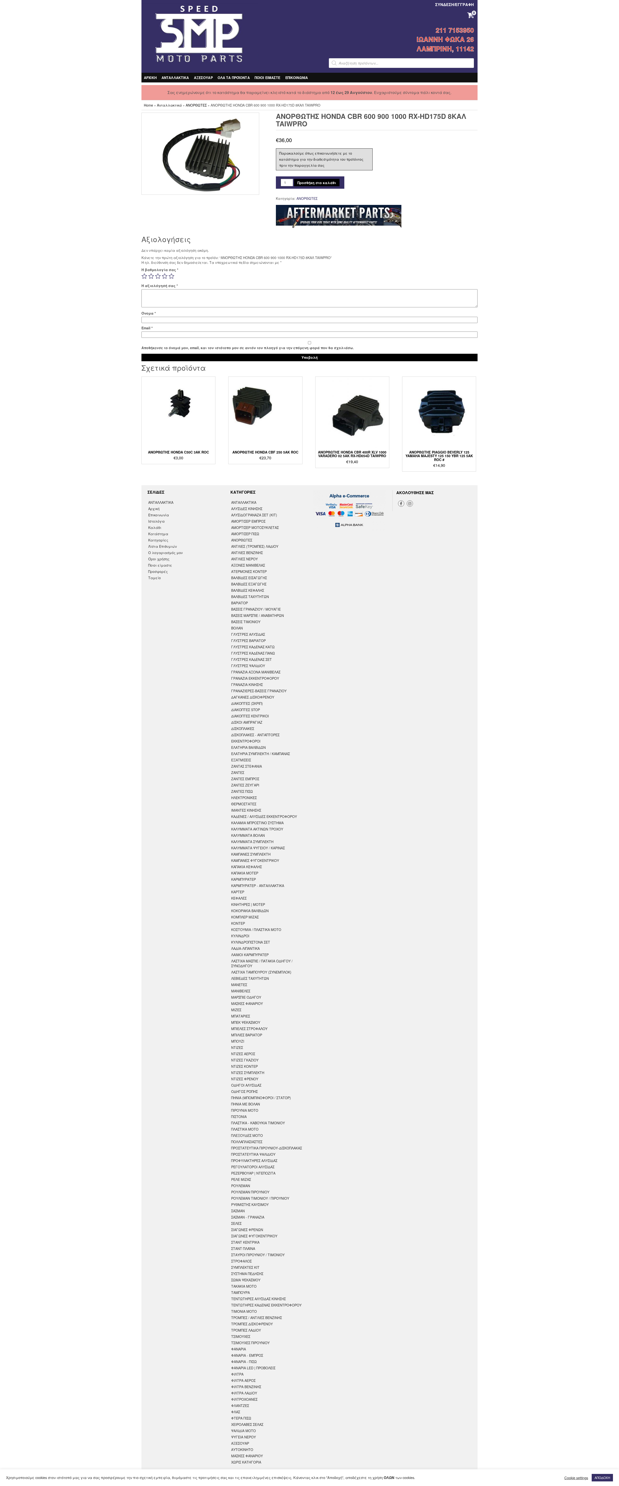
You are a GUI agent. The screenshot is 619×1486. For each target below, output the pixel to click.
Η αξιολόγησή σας (159, 285)
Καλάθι (154, 527)
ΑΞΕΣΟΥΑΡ (203, 77)
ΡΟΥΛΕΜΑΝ (240, 1185)
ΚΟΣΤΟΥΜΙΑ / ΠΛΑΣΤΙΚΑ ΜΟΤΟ (256, 929)
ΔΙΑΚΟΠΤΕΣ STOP (245, 709)
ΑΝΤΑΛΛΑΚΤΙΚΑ (175, 77)
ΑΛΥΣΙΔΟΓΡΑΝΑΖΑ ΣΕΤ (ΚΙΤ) (254, 514)
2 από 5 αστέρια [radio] (151, 276)
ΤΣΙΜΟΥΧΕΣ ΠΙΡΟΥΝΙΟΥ (250, 1342)
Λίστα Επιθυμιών (162, 546)
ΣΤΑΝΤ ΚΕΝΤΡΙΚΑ (245, 1242)
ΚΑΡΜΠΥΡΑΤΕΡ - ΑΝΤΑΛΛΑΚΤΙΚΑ (257, 885)
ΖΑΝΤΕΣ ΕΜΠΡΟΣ (245, 778)
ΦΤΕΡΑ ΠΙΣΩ (241, 1418)
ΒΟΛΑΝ (237, 628)
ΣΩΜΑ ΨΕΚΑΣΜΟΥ (245, 1279)
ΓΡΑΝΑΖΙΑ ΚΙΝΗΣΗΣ (247, 684)
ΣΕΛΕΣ (236, 1223)
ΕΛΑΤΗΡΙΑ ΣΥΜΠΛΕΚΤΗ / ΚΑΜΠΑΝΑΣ (260, 753)
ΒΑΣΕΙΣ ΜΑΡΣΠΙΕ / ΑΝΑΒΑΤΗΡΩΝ (257, 615)
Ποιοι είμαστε (160, 565)
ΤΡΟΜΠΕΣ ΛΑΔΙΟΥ (246, 1330)
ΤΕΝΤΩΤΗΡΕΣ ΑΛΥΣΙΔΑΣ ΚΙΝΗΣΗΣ (258, 1298)
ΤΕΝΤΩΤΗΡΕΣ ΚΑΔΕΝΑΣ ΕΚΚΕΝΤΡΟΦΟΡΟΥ (266, 1305)
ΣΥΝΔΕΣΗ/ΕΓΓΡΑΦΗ (454, 4)
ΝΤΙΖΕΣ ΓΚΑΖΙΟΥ (244, 1060)
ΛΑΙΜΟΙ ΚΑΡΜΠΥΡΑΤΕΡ (250, 954)
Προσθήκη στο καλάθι (316, 182)
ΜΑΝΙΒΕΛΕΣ (240, 990)
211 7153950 (455, 30)
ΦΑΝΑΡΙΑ (238, 1349)
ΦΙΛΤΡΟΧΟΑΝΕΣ (244, 1399)
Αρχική (154, 508)
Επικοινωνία (158, 514)
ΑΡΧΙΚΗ (150, 77)
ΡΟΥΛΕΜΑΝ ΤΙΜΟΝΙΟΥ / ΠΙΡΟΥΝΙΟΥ (260, 1198)
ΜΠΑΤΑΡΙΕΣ (240, 1016)
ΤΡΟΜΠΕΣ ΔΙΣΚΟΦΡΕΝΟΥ (252, 1323)
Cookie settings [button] (576, 1478)
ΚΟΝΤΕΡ (238, 923)
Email (147, 327)
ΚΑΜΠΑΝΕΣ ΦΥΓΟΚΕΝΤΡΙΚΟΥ (255, 860)
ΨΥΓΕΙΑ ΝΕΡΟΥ (243, 1437)
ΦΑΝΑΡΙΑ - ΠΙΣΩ (244, 1361)
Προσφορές (158, 571)
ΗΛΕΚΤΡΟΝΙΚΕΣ (244, 797)
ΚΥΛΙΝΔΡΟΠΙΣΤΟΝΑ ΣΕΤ (250, 942)
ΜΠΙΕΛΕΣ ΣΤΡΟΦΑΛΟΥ (249, 1028)
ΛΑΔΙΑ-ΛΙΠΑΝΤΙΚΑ (245, 948)
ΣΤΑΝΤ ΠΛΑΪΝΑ (243, 1248)
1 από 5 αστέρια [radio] (144, 276)
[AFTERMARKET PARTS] (338, 216)
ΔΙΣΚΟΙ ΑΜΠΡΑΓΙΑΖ (246, 722)
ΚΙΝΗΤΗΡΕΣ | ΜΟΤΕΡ (248, 904)
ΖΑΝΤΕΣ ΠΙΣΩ (242, 791)
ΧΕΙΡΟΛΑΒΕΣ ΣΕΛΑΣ (247, 1424)
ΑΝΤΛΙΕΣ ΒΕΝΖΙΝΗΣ (247, 552)
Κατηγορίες (158, 540)
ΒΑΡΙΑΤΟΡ (239, 602)
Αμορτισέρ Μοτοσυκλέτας (255, 527)
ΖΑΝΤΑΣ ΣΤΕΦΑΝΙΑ (246, 766)
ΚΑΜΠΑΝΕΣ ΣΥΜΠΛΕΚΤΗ (251, 854)
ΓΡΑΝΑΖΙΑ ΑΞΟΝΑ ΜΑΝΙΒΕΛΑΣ (255, 672)
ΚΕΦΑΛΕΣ (239, 898)
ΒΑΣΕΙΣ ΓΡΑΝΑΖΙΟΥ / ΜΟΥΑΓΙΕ (256, 609)
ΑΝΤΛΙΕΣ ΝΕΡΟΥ (244, 558)
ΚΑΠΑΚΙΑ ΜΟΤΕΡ (244, 873)
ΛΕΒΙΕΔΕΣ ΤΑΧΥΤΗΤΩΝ (250, 978)
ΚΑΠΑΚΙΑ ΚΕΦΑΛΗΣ (246, 866)
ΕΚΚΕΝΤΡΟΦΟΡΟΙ (245, 741)
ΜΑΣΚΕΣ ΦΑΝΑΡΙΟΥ (247, 1003)
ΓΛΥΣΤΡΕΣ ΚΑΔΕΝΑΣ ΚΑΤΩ (253, 646)
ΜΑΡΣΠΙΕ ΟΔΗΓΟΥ (246, 997)
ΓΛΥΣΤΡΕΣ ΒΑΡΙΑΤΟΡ (248, 640)
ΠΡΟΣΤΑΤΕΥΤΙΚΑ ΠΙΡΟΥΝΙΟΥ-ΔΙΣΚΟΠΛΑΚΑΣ (266, 1148)
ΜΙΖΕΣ (236, 1009)
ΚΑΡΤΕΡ (237, 891)
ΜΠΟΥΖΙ (237, 1041)
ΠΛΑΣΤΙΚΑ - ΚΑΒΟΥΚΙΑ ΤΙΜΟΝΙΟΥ (258, 1122)
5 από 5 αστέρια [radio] (171, 276)
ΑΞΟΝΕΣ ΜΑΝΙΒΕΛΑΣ (248, 565)
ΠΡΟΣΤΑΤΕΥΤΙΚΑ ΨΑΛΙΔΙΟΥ (253, 1154)
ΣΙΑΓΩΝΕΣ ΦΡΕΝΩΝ (247, 1229)
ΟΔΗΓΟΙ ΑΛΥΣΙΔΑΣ (246, 1085)
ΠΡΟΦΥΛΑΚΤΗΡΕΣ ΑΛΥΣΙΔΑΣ (254, 1160)
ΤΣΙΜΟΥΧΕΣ (240, 1336)
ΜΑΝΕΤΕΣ (239, 984)
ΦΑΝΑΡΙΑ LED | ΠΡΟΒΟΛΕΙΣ (253, 1367)
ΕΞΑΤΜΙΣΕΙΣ (241, 759)
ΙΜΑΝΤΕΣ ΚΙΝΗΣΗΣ (246, 810)
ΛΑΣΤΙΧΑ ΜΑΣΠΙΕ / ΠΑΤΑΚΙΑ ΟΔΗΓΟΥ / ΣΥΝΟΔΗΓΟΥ (262, 963)
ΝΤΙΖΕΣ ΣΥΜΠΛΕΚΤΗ (247, 1072)
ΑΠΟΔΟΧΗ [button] (602, 1477)
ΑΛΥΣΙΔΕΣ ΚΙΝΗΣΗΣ (246, 508)
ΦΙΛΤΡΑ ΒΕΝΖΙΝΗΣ (246, 1386)
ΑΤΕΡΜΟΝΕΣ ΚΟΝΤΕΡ (249, 571)
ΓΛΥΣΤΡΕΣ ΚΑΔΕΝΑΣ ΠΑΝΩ (253, 653)
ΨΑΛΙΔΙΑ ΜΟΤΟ (243, 1430)
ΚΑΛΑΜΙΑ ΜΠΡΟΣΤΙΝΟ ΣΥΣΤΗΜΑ (257, 822)
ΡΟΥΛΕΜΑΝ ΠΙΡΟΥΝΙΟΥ (250, 1192)
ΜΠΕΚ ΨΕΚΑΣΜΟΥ (245, 1022)
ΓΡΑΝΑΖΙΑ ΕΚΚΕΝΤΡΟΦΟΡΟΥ (255, 678)
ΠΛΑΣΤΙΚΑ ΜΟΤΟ (244, 1129)
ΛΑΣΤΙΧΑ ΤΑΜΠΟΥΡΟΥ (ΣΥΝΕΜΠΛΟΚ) (261, 972)
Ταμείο (154, 577)
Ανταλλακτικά (169, 105)
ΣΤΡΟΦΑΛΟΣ (241, 1261)
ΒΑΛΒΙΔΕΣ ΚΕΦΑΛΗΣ (247, 590)
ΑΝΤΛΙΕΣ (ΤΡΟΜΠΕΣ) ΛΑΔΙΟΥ (254, 546)
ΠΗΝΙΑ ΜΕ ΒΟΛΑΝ (245, 1104)
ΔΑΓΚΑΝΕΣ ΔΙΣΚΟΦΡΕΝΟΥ (252, 697)
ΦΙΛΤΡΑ (237, 1374)
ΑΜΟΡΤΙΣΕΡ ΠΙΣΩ (245, 533)
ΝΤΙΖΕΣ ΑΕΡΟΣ (243, 1053)
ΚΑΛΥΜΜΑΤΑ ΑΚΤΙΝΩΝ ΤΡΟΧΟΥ (257, 829)
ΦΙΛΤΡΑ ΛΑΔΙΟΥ (244, 1393)
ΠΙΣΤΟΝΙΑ (239, 1116)
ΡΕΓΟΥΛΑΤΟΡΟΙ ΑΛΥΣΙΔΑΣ (252, 1166)
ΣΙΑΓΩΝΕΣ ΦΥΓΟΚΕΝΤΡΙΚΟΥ (254, 1236)
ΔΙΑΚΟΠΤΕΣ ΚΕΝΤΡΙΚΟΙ (250, 716)
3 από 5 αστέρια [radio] (158, 276)
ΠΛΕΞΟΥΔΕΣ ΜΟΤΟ (247, 1135)
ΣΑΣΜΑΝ (238, 1210)
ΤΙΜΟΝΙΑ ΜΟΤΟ (244, 1311)
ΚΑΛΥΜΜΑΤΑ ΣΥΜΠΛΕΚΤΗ (252, 841)
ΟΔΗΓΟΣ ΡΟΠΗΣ (244, 1091)
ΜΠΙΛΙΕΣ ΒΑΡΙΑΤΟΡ (246, 1034)
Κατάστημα (158, 533)
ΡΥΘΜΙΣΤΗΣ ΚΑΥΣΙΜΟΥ (250, 1204)
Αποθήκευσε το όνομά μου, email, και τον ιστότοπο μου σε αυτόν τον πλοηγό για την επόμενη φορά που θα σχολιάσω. (247, 347)
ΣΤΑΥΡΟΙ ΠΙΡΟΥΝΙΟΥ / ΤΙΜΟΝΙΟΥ (258, 1254)
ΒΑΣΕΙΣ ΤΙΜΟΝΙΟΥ (245, 621)
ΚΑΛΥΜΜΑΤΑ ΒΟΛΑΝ (248, 835)
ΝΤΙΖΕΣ (237, 1047)
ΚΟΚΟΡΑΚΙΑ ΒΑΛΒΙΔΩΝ (250, 910)
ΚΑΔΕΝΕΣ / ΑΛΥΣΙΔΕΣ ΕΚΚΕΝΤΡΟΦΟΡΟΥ (264, 816)
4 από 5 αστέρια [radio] (165, 276)
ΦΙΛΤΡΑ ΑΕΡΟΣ (243, 1380)
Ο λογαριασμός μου (165, 552)
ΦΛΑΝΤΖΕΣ (240, 1405)
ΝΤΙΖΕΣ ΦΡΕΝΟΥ (244, 1078)
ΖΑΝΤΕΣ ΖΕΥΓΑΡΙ (245, 785)
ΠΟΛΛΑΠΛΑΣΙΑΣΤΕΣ (246, 1141)
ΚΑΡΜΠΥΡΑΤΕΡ (243, 879)
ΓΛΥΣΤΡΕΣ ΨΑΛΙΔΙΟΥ (248, 665)
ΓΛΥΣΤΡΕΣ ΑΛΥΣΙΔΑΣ (248, 634)
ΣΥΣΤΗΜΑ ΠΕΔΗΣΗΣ (247, 1273)
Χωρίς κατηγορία (246, 1462)
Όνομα (148, 313)
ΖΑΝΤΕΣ (237, 772)
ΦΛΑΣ (235, 1411)
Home (148, 105)
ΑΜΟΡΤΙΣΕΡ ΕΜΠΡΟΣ (248, 521)
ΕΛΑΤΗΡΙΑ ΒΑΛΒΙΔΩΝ (248, 747)
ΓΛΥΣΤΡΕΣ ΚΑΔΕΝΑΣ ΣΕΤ (251, 659)
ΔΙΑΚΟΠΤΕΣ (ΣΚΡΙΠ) (247, 703)
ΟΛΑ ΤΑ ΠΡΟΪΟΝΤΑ (234, 77)
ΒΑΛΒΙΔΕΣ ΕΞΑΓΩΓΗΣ (248, 584)
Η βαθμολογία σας (159, 269)
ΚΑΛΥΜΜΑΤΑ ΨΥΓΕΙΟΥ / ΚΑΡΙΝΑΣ (258, 847)
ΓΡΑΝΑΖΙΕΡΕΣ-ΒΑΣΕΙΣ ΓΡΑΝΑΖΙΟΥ (259, 690)
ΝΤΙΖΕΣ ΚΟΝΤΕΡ (244, 1066)
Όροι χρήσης (158, 558)
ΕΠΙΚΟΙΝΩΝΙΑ (296, 77)
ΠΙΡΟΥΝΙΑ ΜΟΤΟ (244, 1110)
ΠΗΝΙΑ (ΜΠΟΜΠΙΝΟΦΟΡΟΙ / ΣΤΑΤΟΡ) (261, 1097)
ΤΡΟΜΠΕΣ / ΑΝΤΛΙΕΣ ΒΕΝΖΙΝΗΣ (256, 1317)
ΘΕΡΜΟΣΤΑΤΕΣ (243, 803)
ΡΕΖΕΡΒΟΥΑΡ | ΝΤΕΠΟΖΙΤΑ (253, 1173)
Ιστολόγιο (156, 521)
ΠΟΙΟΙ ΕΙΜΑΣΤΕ (267, 77)
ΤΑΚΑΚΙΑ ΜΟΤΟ (244, 1286)
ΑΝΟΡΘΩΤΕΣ (196, 105)
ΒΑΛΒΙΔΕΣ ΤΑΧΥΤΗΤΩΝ (250, 596)
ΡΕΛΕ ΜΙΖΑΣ (241, 1179)
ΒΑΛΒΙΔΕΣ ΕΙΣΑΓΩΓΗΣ (249, 577)
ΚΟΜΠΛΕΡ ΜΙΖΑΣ (245, 917)
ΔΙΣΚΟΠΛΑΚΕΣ (242, 728)
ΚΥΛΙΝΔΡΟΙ (240, 935)
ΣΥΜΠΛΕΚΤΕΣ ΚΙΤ (245, 1267)
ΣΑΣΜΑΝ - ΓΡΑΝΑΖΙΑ (247, 1217)
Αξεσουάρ (240, 1443)
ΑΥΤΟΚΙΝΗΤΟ (242, 1449)
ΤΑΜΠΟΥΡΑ (240, 1292)
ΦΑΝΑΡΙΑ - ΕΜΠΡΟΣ (247, 1355)
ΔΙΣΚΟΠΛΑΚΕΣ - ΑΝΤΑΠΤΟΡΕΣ (255, 734)
